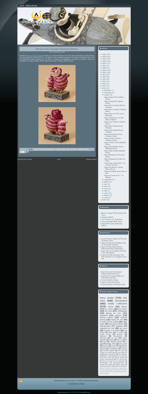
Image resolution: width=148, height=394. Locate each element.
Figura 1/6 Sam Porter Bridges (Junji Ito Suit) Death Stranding (113, 244)
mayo (106, 189)
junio (106, 186)
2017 (104, 75)
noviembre (108, 93)
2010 (104, 200)
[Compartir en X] (23, 152)
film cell (121, 350)
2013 (104, 84)
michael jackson (122, 371)
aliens (111, 340)
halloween (103, 336)
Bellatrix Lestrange (108, 356)
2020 (104, 68)
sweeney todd (119, 366)
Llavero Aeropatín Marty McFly (111, 221)
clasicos (124, 349)
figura (64, 149)
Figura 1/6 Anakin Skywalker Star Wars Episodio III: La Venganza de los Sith (114, 257)
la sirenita (120, 332)
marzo (106, 193)
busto (110, 332)
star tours (104, 373)
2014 (104, 81)
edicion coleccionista (106, 359)
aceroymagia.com (118, 362)
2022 (104, 63)
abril (105, 191)
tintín (112, 369)
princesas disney (116, 324)
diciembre (107, 90)
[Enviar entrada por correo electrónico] (27, 152)
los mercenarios (122, 359)
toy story (123, 328)
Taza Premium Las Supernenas (111, 219)
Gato (68, 149)
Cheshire (58, 149)
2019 (104, 70)
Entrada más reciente (24, 159)
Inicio (59, 159)
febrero (106, 195)
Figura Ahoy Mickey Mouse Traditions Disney (113, 135)
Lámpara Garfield (107, 217)
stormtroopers (104, 362)
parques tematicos (110, 354)
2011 (104, 88)
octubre (107, 95)
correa (113, 345)
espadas (119, 326)
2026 (104, 54)
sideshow (104, 315)
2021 (104, 66)
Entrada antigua (91, 159)
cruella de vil (104, 352)
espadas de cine (107, 328)
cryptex (110, 364)
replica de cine (117, 320)
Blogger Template (62, 392)
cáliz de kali (112, 371)
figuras (124, 307)
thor (104, 341)
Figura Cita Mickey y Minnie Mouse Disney (113, 168)
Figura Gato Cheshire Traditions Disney (57, 48)
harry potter (107, 297)
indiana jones (116, 352)
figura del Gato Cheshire (35, 56)
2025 (104, 57)
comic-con (115, 347)
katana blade (120, 364)
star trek (114, 338)
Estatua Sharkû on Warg (109, 280)
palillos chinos (111, 343)
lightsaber (103, 338)
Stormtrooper (105, 326)
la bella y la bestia (112, 330)
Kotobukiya (122, 311)
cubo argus (119, 368)
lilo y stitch (123, 343)
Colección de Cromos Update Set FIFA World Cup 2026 (112, 277)
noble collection (117, 303)
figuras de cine (113, 313)
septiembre (108, 180)
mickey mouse (106, 317)
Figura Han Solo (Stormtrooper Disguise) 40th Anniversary (111, 273)
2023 (104, 61)
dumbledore (113, 349)
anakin (102, 364)
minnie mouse (105, 334)
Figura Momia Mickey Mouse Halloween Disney (114, 147)
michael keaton (108, 350)
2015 (104, 79)
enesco (118, 315)
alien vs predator (121, 356)
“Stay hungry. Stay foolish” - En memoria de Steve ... (114, 164)
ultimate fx (119, 369)
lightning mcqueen (106, 366)
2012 (104, 86)
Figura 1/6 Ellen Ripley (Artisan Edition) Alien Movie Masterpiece (112, 248)
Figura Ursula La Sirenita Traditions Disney (112, 139)
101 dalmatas (122, 354)
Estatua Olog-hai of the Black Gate (113, 284)
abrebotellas (123, 345)
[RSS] (21, 381)
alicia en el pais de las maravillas (44, 149)
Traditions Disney (83, 149)
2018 (104, 72)
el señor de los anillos (109, 322)
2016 (104, 77)
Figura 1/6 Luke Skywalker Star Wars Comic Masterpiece (113, 252)
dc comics (109, 309)
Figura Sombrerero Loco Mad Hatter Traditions (114, 119)
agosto (106, 182)
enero (106, 197)
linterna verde (106, 357)
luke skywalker (122, 340)
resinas (105, 345)
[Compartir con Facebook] (25, 152)
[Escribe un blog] (20, 152)
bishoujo (120, 334)
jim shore (74, 149)
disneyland (121, 300)
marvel (110, 307)
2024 (104, 59)
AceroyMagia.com (85, 392)
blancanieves (117, 336)
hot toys (108, 311)
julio (105, 184)
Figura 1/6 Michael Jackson (110, 282)
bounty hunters (120, 357)
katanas (105, 347)
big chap (110, 368)
